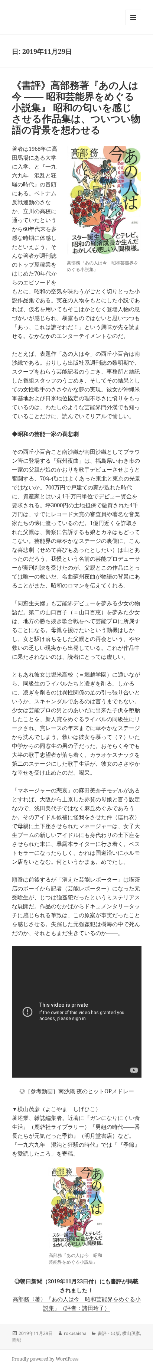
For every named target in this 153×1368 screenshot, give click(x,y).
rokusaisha (75, 1333)
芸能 (16, 1340)
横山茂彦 (131, 1333)
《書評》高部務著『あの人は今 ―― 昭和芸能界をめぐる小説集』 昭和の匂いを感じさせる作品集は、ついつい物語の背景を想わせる (76, 107)
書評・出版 (109, 1333)
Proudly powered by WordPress (45, 1359)
